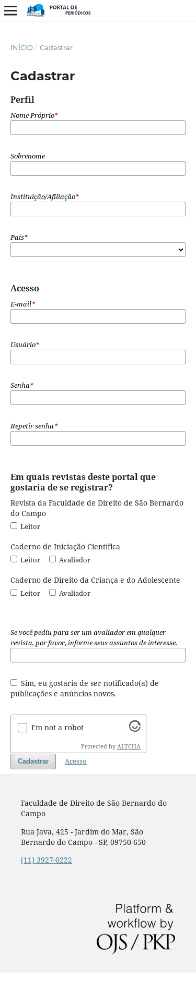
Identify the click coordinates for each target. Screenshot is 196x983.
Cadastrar (33, 761)
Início (21, 47)
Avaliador (73, 559)
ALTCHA (129, 746)
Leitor (29, 526)
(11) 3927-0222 (46, 860)
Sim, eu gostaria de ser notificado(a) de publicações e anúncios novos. (84, 688)
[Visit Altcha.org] (135, 729)
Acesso (76, 761)
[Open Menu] (10, 10)
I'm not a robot (57, 727)
